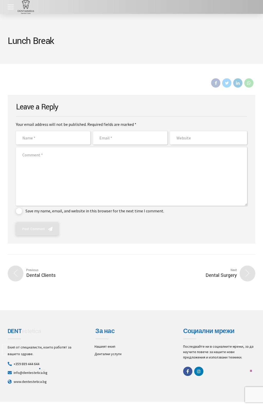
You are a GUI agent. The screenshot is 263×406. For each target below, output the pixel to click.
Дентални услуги (108, 354)
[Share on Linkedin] (237, 83)
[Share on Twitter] (226, 83)
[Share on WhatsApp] (248, 83)
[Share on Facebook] (215, 83)
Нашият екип (105, 346)
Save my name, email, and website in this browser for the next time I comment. (94, 210)
